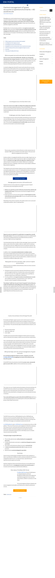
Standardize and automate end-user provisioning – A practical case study (44, 33)
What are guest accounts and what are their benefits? (15, 41)
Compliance (41, 54)
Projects (41, 61)
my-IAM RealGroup (18, 424)
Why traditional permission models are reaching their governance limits (45, 28)
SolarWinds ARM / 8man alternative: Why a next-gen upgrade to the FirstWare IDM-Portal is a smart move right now (45, 20)
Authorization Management (45, 51)
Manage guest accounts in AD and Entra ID (13, 44)
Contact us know (20, 490)
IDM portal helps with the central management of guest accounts (18, 47)
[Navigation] (27, 5)
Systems (41, 63)
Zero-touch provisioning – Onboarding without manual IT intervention (45, 39)
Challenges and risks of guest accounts (13, 42)
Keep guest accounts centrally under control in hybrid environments (18, 46)
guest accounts (9, 494)
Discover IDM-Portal (46, 81)
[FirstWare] (45, 73)
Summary (7, 49)
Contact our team (20, 178)
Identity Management (9, 13)
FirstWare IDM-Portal (8, 357)
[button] (51, 10)
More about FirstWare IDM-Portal (12, 50)
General (4, 13)
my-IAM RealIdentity (7, 424)
